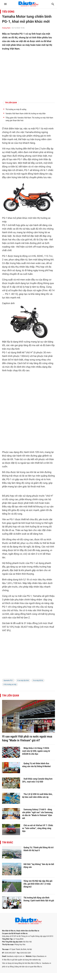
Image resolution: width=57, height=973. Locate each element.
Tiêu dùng (8, 11)
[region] (28, 657)
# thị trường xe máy (10, 684)
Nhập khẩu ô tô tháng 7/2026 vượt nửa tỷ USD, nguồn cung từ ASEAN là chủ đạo (36, 751)
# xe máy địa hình (23, 680)
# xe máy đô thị (38, 680)
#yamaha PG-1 (8, 680)
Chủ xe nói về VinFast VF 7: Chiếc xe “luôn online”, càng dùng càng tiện (37, 828)
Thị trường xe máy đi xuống (16, 109)
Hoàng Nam (6, 28)
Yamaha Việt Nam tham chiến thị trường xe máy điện (26, 114)
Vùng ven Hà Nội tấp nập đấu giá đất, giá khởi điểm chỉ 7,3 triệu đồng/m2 (38, 884)
